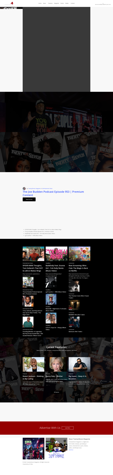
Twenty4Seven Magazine (34, 218)
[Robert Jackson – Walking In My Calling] (33, 371)
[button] (27, 127)
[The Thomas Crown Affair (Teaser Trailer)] (79, 290)
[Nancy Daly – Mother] (56, 369)
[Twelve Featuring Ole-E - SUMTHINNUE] (56, 460)
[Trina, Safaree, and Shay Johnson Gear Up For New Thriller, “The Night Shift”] (33, 306)
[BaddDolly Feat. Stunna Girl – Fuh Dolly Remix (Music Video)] (56, 262)
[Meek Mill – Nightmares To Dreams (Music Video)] (56, 303)
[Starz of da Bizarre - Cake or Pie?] (33, 460)
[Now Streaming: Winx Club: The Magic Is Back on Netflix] (79, 264)
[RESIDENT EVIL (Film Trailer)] (79, 308)
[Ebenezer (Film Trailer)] (79, 325)
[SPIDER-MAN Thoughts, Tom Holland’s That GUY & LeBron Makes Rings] (33, 262)
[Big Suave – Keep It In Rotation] (79, 372)
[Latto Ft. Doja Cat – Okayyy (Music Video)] (56, 322)
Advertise (71, 450)
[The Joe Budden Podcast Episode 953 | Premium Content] (33, 286)
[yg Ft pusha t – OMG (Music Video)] (56, 285)
